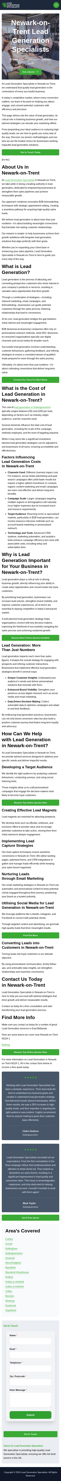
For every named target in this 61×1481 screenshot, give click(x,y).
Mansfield (10, 1267)
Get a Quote (29, 72)
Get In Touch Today (30, 152)
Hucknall (10, 1258)
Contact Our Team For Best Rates (30, 380)
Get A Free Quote (30, 1218)
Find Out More (30, 935)
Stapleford (10, 1310)
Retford (9, 1277)
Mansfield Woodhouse (17, 1272)
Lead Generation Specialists (19, 180)
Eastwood (10, 1305)
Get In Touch (30, 1434)
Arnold (8, 1244)
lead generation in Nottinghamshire (32, 407)
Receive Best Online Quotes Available (31, 638)
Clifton (8, 1291)
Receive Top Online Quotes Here (30, 802)
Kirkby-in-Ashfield (14, 1282)
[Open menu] (56, 5)
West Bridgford (13, 1263)
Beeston (9, 1296)
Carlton (9, 1239)
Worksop (10, 1301)
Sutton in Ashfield (14, 1286)
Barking (6, 1045)
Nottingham (11, 1248)
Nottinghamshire (14, 1253)
